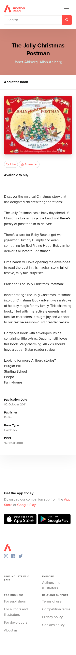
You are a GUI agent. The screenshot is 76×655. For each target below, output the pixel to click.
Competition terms (56, 609)
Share (28, 164)
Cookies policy (53, 625)
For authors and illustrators (16, 612)
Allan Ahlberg (51, 62)
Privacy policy (52, 617)
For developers (15, 622)
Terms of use (52, 601)
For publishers (15, 601)
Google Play (26, 505)
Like (13, 164)
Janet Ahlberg (26, 62)
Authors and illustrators (51, 585)
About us (10, 630)
